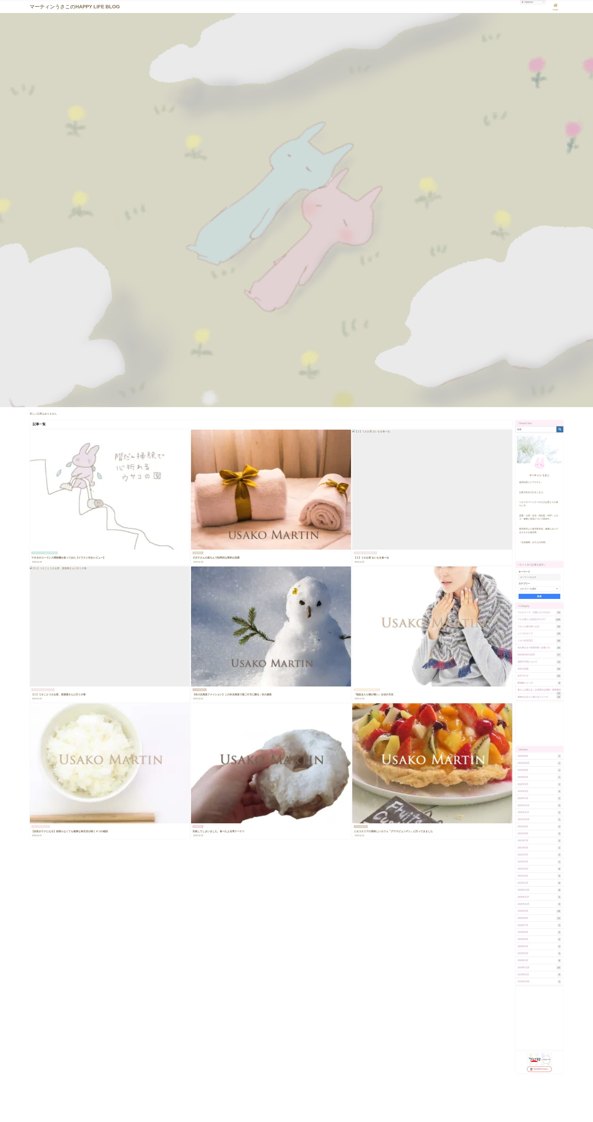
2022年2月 (539, 791)
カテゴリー (524, 583)
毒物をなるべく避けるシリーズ (539, 697)
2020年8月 (539, 918)
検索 (539, 596)
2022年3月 (539, 784)
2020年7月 (539, 925)
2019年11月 (539, 974)
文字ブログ (198, 553)
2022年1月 (539, 798)
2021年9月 (539, 826)
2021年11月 (539, 812)
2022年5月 (539, 777)
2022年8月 (539, 770)
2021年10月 (539, 819)
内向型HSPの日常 (539, 654)
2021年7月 (539, 840)
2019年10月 (539, 981)
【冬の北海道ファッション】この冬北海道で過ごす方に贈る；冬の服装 (232, 694)
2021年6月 (539, 847)
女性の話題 (198, 826)
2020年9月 (539, 911)
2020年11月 (539, 897)
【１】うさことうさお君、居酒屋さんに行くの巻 (58, 694)
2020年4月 (539, 946)
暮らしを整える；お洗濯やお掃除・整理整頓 (539, 691)
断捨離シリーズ (539, 683)
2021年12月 (539, 805)
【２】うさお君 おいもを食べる (371, 557)
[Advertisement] (540, 723)
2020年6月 (539, 932)
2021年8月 (539, 833)
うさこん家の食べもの (40, 826)
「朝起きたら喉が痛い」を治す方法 (373, 694)
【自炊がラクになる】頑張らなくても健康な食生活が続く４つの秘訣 (69, 831)
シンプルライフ (539, 633)
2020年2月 (539, 953)
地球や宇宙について (539, 662)
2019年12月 (539, 967)
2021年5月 (539, 854)
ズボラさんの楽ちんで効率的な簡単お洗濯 (216, 557)
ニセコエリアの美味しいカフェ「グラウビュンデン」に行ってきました (393, 831)
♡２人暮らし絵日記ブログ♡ (365, 553)
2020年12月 (539, 890)
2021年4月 (539, 862)
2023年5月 (539, 756)
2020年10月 (539, 904)
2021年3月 (539, 869)
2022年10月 (539, 763)
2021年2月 (539, 876)
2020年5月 (539, 939)
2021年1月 (539, 883)
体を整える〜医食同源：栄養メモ (367, 689)
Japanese (528, 2)
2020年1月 (539, 960)
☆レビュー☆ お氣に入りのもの (44, 553)
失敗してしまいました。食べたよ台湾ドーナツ (218, 831)
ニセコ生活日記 (199, 689)
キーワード (524, 571)
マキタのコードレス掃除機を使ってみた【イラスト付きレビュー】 (68, 557)
